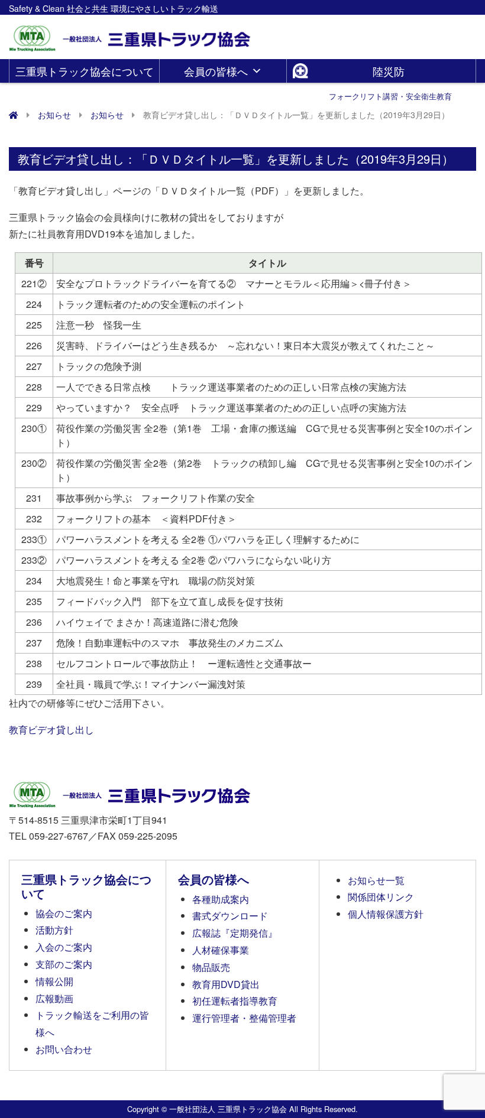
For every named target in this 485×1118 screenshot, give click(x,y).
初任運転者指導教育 (234, 1001)
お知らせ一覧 (376, 880)
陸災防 (390, 73)
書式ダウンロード (230, 915)
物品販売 (211, 967)
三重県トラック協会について (84, 71)
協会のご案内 (63, 913)
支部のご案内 (63, 964)
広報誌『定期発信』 (234, 933)
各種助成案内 (220, 899)
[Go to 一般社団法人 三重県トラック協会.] (13, 115)
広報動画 (54, 998)
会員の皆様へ (216, 71)
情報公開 (54, 981)
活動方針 (54, 930)
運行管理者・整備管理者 (244, 1018)
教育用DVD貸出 (226, 984)
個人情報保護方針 (385, 914)
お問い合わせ (63, 1049)
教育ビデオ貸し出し (51, 729)
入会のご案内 (63, 947)
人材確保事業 (220, 950)
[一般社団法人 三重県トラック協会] (131, 34)
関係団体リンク (381, 897)
